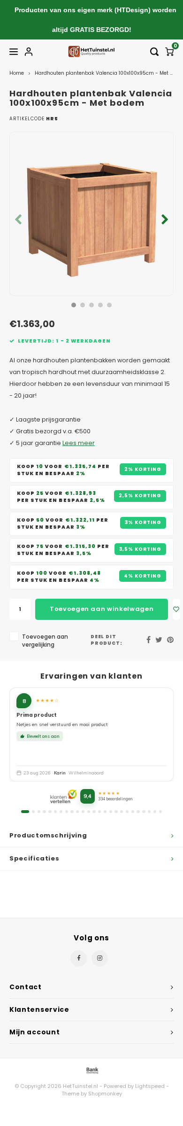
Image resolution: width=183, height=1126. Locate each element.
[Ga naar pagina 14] (99, 811)
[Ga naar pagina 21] (138, 811)
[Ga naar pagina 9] (71, 811)
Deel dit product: (107, 639)
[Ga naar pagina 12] (88, 811)
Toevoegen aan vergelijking (45, 641)
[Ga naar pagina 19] (127, 811)
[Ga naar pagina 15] (105, 811)
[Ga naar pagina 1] (25, 811)
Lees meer (78, 443)
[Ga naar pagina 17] (115, 811)
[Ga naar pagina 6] (55, 811)
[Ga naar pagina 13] (93, 811)
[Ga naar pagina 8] (66, 811)
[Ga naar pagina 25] (160, 811)
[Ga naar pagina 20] (132, 811)
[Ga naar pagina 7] (61, 811)
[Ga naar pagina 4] (44, 811)
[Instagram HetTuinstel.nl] (100, 958)
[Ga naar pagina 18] (121, 811)
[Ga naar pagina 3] (39, 811)
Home (16, 73)
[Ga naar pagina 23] (149, 811)
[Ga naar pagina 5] (49, 811)
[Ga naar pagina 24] (154, 811)
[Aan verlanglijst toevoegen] (176, 609)
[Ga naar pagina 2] (33, 811)
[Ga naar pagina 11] (83, 811)
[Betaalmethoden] (91, 1070)
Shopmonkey (105, 1093)
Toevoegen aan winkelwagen (101, 608)
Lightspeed (150, 1086)
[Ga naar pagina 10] (77, 811)
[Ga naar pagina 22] (143, 811)
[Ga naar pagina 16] (110, 811)
